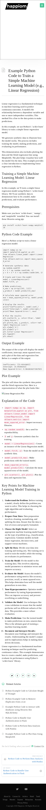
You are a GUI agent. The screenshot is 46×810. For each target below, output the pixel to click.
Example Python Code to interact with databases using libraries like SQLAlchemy (23, 710)
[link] (12, 675)
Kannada (38, 799)
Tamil (38, 796)
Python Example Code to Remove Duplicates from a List (21, 700)
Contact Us (39, 746)
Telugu (5, 799)
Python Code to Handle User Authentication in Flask (18, 719)
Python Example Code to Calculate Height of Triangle (25, 692)
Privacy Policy (23, 803)
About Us (7, 796)
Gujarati (20, 799)
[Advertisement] (23, 35)
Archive (25, 796)
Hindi (32, 796)
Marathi (12, 799)
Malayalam (29, 799)
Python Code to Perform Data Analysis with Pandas (23, 727)
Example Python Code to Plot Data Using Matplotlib (24, 735)
